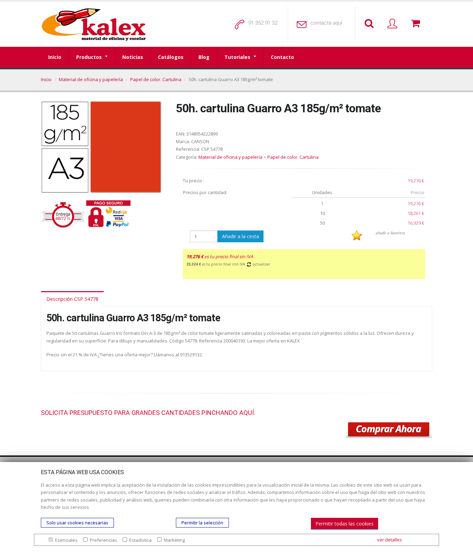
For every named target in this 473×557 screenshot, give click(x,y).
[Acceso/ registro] (393, 24)
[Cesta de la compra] (417, 24)
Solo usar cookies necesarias (77, 523)
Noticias (132, 57)
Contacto (282, 57)
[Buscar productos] (370, 24)
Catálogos (171, 57)
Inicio (54, 57)
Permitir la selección (202, 523)
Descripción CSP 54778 (72, 299)
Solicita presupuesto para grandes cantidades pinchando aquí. (148, 412)
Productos (89, 57)
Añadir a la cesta (240, 236)
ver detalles (389, 540)
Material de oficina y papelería (91, 79)
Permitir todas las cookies (344, 523)
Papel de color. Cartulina (155, 79)
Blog (203, 57)
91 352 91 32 (262, 23)
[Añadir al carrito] (389, 430)
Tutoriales (237, 57)
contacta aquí (326, 23)
